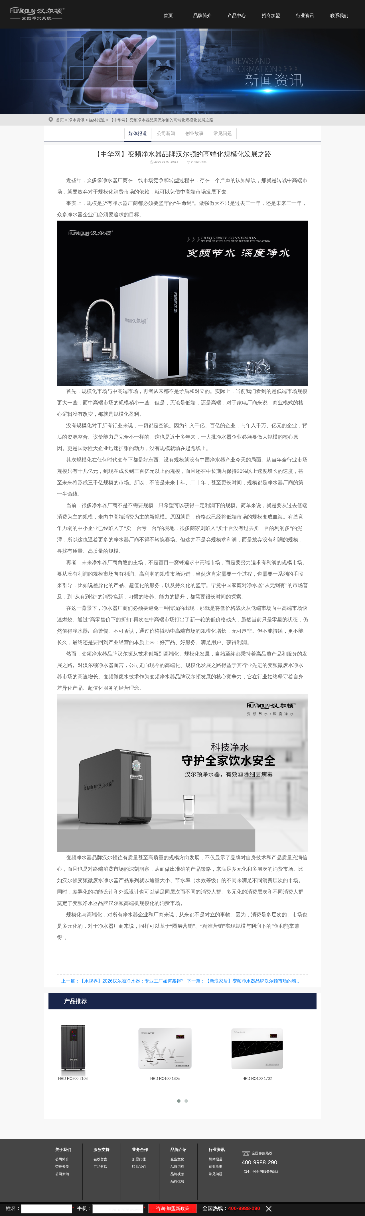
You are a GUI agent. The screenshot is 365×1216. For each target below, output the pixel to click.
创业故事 (194, 133)
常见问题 (223, 133)
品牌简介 (202, 15)
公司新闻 (166, 133)
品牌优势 (177, 1181)
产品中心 (237, 15)
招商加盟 (271, 15)
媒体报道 (97, 120)
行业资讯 (305, 15)
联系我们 (339, 15)
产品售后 (100, 1167)
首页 (168, 15)
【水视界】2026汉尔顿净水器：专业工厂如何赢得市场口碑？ (142, 981)
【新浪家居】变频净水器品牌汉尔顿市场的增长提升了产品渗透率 (271, 981)
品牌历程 (177, 1167)
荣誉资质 (62, 1167)
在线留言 (100, 1159)
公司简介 (62, 1159)
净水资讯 (76, 120)
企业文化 (177, 1159)
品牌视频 (177, 1174)
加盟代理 (139, 1159)
